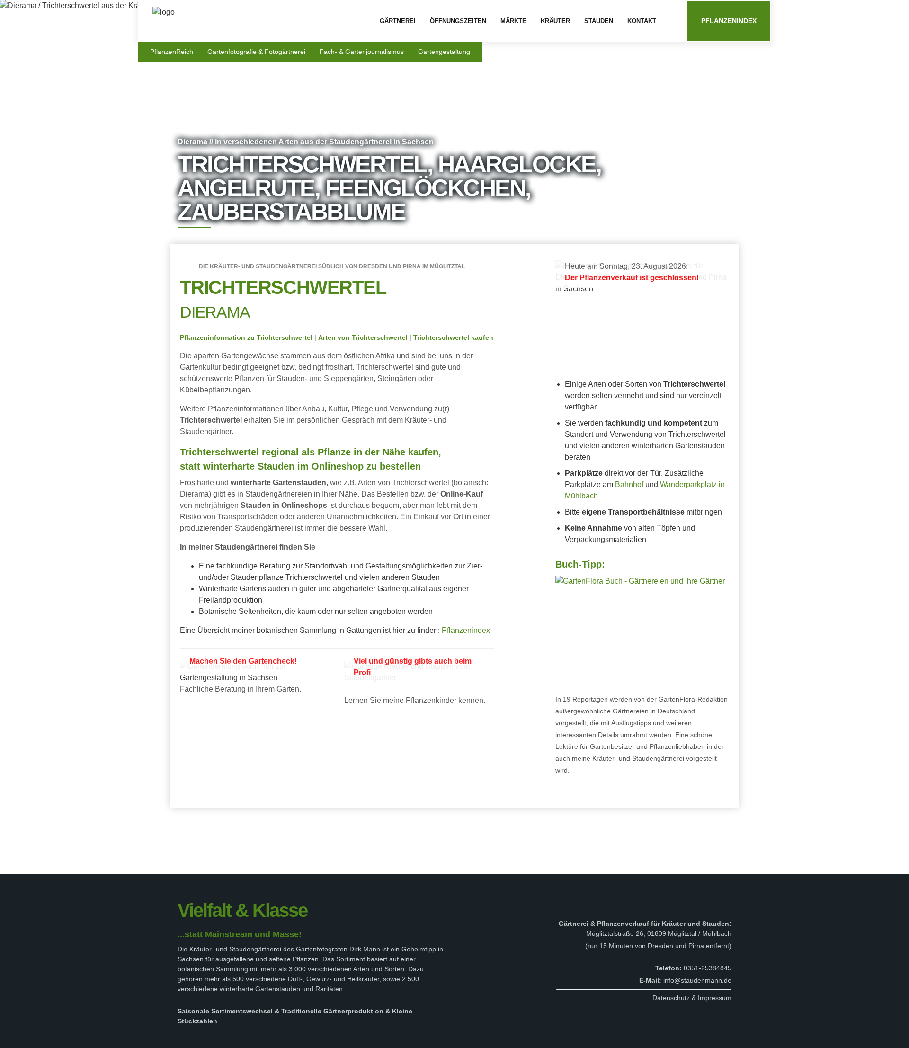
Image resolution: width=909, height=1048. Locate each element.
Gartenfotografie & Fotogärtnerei (256, 51)
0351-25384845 (707, 968)
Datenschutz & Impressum (691, 998)
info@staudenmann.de (697, 980)
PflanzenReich (171, 51)
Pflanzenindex (729, 21)
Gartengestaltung (444, 51)
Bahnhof (629, 484)
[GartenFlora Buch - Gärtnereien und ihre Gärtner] (640, 581)
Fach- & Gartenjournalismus (362, 51)
